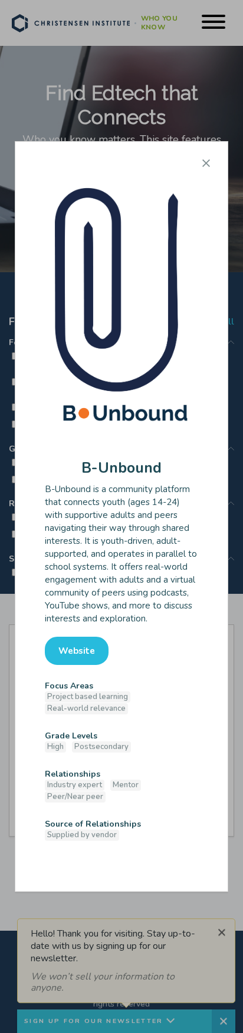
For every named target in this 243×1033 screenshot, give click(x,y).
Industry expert (74, 785)
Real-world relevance (86, 708)
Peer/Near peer (75, 796)
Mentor (126, 785)
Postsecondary (101, 746)
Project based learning (87, 696)
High (55, 746)
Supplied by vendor (82, 835)
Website (76, 651)
